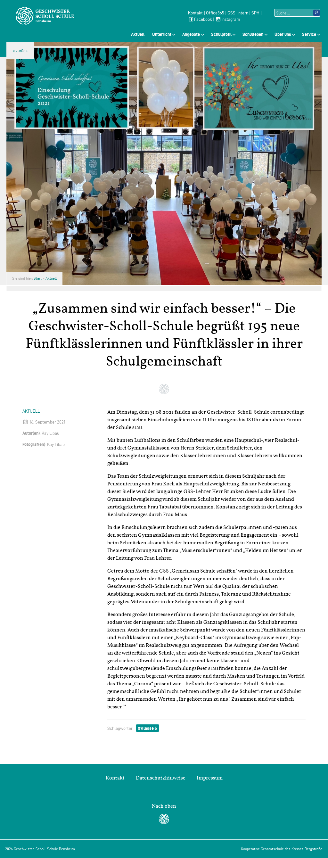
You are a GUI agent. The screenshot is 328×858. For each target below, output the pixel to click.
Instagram (230, 19)
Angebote (191, 34)
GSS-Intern (237, 13)
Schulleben (252, 34)
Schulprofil (221, 34)
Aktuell (137, 34)
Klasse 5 (149, 728)
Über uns (283, 34)
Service (309, 34)
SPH (255, 13)
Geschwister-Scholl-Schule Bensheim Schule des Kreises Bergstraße (44, 15)
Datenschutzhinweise (160, 778)
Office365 (215, 13)
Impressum (210, 778)
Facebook (203, 19)
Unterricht (161, 34)
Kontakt (195, 13)
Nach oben (164, 806)
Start (38, 278)
